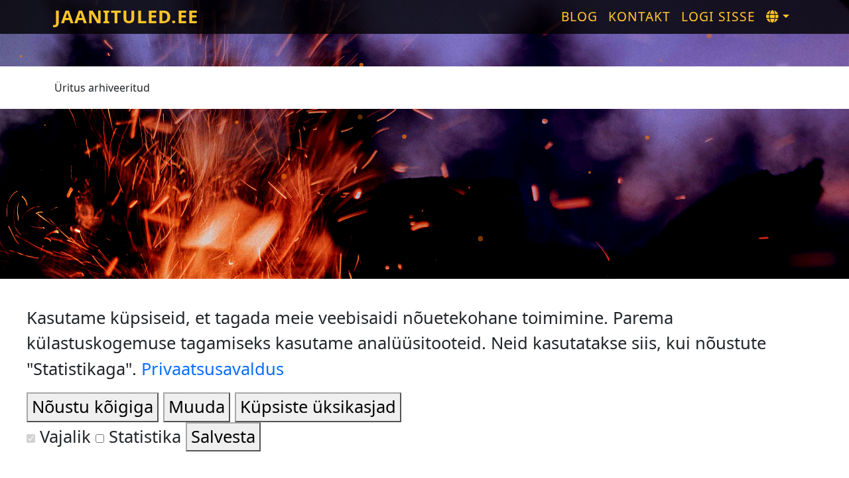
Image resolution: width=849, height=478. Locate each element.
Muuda (196, 406)
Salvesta (223, 436)
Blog (579, 16)
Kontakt (639, 16)
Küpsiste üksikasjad (318, 406)
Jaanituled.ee (126, 16)
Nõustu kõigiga (92, 406)
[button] (778, 17)
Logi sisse (718, 16)
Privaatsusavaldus (212, 368)
